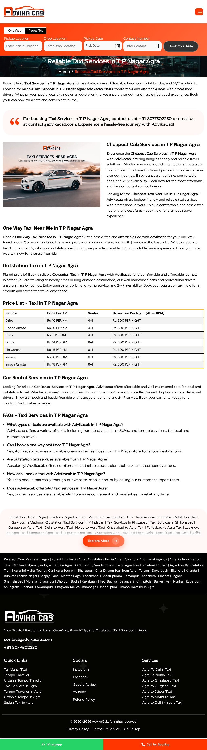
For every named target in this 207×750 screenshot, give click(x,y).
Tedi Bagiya (108, 581)
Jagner (177, 576)
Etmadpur (131, 576)
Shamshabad (13, 581)
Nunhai (178, 581)
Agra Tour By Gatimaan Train (146, 565)
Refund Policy (84, 700)
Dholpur (63, 581)
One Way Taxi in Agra (33, 559)
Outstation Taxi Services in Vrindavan (74, 522)
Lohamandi (91, 576)
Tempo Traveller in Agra (136, 587)
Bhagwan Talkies (67, 587)
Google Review (85, 684)
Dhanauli (27, 587)
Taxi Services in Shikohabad (171, 522)
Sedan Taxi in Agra (19, 702)
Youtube (79, 692)
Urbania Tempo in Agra (22, 697)
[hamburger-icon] (199, 11)
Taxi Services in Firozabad (127, 522)
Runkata (10, 576)
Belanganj (126, 581)
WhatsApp (54, 744)
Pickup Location (16, 38)
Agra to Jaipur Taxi (157, 691)
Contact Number (136, 38)
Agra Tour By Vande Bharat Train (98, 565)
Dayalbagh (160, 570)
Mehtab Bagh (71, 576)
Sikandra (176, 570)
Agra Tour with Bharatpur (75, 570)
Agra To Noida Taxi (157, 675)
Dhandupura (108, 587)
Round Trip (35, 30)
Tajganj (144, 570)
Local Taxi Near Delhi (172, 533)
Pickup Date (93, 38)
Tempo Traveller (16, 675)
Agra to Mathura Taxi (159, 697)
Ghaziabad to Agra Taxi (125, 527)
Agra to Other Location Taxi (111, 517)
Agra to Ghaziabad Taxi (160, 680)
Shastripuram (112, 576)
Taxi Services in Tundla (153, 517)
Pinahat (163, 576)
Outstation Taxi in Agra (28, 517)
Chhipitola (144, 581)
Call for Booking (158, 744)
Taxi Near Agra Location (68, 517)
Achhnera (149, 576)
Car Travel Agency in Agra (31, 565)
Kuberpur (193, 581)
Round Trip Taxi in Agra (69, 559)
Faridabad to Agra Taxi (164, 527)
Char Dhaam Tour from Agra (116, 570)
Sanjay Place (49, 576)
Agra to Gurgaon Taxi (159, 686)
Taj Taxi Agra (62, 565)
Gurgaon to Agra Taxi (25, 527)
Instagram (81, 669)
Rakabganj (89, 581)
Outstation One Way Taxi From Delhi (124, 533)
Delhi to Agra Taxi (58, 527)
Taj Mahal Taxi (15, 669)
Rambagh (89, 587)
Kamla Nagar (28, 576)
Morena (31, 581)
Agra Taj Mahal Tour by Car (33, 570)
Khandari (192, 570)
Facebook (80, 677)
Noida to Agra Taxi (90, 527)
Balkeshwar (162, 581)
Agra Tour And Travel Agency (145, 559)
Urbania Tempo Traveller (23, 680)
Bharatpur (46, 581)
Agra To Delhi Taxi (156, 669)
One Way (14, 30)
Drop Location (55, 38)
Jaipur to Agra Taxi (78, 533)
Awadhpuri (45, 587)
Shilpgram (11, 587)
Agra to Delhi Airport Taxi (162, 702)
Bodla (75, 581)
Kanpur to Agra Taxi (44, 533)
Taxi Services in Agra (20, 686)
